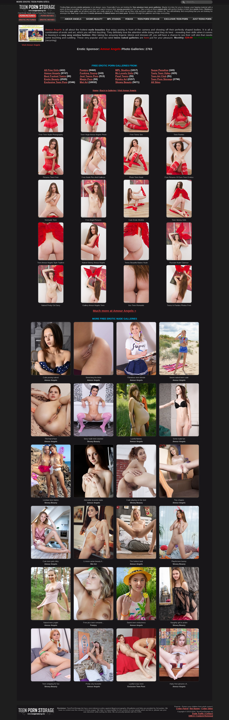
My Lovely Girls (124, 73)
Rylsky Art (121, 79)
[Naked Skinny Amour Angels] (93, 260)
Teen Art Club (158, 76)
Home (95, 90)
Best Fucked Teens (55, 76)
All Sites (155, 82)
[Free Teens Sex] (136, 132)
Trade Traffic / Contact (202, 713)
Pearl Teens (122, 76)
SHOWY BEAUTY (94, 19)
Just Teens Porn (89, 76)
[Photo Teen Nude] (136, 174)
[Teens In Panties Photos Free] (179, 302)
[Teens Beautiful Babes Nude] (136, 260)
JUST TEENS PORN (202, 19)
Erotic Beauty (52, 79)
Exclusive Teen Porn (55, 82)
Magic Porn (86, 79)
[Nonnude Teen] (51, 217)
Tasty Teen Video (161, 73)
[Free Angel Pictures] (93, 217)
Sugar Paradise (159, 70)
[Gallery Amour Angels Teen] (93, 302)
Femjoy (84, 70)
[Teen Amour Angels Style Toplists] (51, 260)
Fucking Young (88, 73)
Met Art (84, 82)
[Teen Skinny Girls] (179, 217)
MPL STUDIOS (114, 19)
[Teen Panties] (179, 132)
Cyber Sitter (207, 708)
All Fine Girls (51, 70)
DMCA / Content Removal (201, 716)
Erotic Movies (47, 20)
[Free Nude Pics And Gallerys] (93, 174)
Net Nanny (195, 708)
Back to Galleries (108, 90)
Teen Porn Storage (161, 79)
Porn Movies (47, 16)
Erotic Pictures (27, 20)
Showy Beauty (123, 82)
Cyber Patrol (182, 708)
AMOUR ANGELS (73, 19)
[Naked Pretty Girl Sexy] (51, 302)
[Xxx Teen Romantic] (136, 302)
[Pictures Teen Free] (51, 174)
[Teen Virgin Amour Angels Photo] (93, 132)
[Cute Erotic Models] (136, 217)
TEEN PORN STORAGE (148, 19)
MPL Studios (122, 70)
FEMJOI (129, 19)
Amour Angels (52, 73)
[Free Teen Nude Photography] (51, 132)
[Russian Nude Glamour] (179, 260)
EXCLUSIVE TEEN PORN (176, 19)
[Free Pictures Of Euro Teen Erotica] (179, 174)
